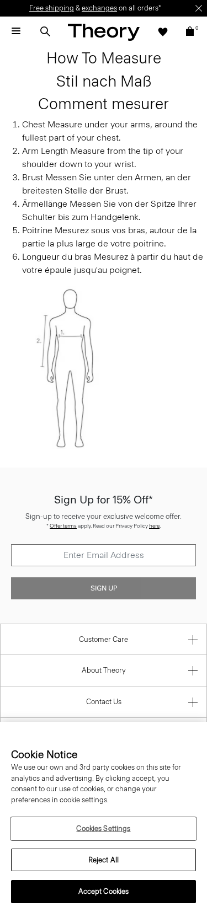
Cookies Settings (103, 828)
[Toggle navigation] (16, 31)
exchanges (99, 8)
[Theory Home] (104, 32)
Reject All (103, 860)
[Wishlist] (163, 31)
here (154, 525)
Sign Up (104, 588)
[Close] (198, 8)
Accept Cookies (103, 891)
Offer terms (63, 525)
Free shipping (51, 8)
